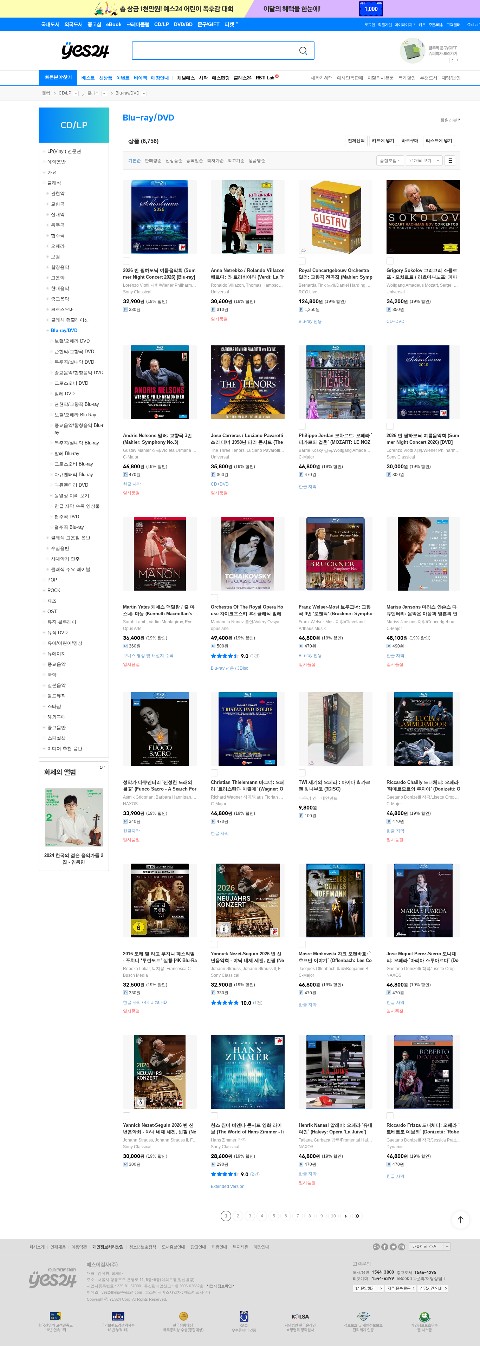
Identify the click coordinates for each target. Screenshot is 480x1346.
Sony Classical (137, 292)
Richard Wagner (226, 797)
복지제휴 (240, 1246)
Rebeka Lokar (136, 968)
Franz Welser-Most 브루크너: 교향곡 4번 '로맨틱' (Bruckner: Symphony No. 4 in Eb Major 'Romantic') (335, 613)
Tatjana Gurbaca (314, 1140)
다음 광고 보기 (458, 60)
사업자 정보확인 (219, 1286)
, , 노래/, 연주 (160, 797)
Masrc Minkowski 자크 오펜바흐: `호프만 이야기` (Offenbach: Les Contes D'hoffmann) (335, 960)
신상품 (105, 77)
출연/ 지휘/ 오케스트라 (248, 621)
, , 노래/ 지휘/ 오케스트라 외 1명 (248, 285)
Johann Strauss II (259, 968)
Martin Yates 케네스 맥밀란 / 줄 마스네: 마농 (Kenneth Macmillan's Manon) (159, 613)
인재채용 (58, 1246)
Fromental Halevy (358, 1140)
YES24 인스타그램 (401, 1246)
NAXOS (130, 803)
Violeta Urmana (176, 450)
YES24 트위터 (393, 1246)
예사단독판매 (350, 77)
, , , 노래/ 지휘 (248, 450)
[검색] (303, 50)
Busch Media (135, 975)
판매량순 (153, 160)
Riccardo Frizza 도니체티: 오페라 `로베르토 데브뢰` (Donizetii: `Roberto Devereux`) (423, 1132)
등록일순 (194, 160)
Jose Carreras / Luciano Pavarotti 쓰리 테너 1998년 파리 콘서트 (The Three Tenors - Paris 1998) (247, 442)
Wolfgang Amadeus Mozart (412, 285)
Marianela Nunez (227, 621)
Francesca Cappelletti (187, 968)
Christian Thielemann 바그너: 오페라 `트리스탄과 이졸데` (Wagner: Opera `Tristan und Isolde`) (248, 789)
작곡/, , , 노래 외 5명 (248, 797)
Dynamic (395, 1146)
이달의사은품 (381, 77)
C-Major (130, 457)
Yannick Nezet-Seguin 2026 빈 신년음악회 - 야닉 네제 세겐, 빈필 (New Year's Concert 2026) (247, 960)
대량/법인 (451, 77)
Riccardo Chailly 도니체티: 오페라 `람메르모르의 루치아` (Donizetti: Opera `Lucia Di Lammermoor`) (423, 789)
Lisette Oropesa (447, 797)
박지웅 (158, 968)
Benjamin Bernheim (365, 968)
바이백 (140, 77)
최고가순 (236, 160)
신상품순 (174, 160)
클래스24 (243, 77)
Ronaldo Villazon (227, 285)
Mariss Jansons (401, 621)
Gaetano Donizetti (404, 797)
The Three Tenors (228, 450)
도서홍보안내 (173, 1246)
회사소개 (37, 1246)
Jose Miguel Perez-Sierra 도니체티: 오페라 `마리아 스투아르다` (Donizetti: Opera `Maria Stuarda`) (423, 960)
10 (333, 1216)
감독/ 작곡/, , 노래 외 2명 (335, 1140)
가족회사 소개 (430, 1246)
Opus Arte (132, 628)
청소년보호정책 (142, 1246)
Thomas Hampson (263, 285)
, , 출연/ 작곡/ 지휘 (160, 968)
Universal (220, 292)
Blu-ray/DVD (128, 93)
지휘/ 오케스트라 (160, 285)
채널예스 (186, 77)
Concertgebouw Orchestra (452, 621)
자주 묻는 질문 (400, 1289)
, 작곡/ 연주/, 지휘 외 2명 (423, 285)
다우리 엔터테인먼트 (318, 798)
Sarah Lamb (135, 621)
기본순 (134, 160)
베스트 (88, 77)
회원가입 (385, 24)
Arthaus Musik (312, 628)
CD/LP (65, 93)
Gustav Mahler (137, 450)
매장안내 (160, 77)
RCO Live (308, 292)
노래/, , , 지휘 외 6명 (335, 285)
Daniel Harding (350, 285)
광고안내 (198, 1246)
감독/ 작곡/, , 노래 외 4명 (335, 450)
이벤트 (123, 77)
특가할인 (407, 77)
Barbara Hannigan (173, 797)
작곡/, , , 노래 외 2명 (423, 1140)
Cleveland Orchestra (364, 621)
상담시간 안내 (432, 1289)
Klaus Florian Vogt (270, 797)
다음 (345, 1216)
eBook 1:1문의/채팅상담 (419, 1278)
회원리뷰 (448, 120)
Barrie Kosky (311, 450)
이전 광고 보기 (452, 60)
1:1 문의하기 (368, 1289)
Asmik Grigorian (138, 797)
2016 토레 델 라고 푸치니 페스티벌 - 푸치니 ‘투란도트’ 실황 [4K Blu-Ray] (160, 960)
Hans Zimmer (223, 1140)
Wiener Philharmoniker (182, 285)
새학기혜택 (322, 77)
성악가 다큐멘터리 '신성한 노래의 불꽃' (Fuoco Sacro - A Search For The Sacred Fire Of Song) (159, 789)
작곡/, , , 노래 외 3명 (335, 968)
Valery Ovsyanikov (272, 621)
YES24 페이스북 (384, 1246)
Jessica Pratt (444, 1140)
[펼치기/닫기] (45, 151)
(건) (255, 656)
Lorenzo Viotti (136, 285)
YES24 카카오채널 (376, 1246)
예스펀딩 (220, 77)
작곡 (228, 1140)
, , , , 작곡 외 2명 (248, 968)
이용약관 (79, 1246)
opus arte (220, 628)
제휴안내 (219, 1246)
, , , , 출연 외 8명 (160, 621)
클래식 (93, 93)
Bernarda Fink (312, 285)
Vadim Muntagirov (166, 621)
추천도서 (428, 77)
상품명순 (256, 160)
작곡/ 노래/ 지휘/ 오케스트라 (160, 450)
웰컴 (46, 93)
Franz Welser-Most (317, 621)
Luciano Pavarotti (263, 450)
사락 (203, 77)
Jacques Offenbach (317, 968)
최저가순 (215, 160)
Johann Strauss (226, 968)
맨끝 (357, 1216)
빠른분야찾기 (58, 77)
